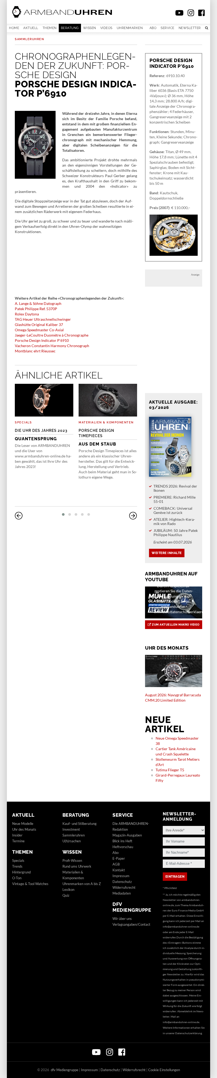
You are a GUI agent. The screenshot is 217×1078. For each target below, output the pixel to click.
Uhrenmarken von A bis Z (81, 884)
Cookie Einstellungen (164, 1070)
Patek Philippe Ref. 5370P (36, 308)
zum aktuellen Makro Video (175, 624)
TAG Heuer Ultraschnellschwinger (43, 319)
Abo (153, 28)
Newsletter (190, 28)
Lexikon (68, 889)
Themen (50, 28)
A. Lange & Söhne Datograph (38, 303)
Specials (23, 422)
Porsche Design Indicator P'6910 (42, 340)
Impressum (120, 876)
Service (167, 28)
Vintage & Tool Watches (30, 884)
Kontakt (118, 870)
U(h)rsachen (71, 841)
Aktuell (30, 28)
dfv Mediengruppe (131, 907)
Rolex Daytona (27, 314)
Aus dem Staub (97, 437)
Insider (17, 835)
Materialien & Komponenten (106, 422)
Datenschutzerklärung (188, 1033)
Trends (17, 866)
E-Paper (118, 858)
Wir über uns (122, 918)
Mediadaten (121, 893)
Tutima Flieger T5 (170, 770)
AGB (116, 864)
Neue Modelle (22, 823)
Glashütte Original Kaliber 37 (39, 324)
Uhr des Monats (24, 829)
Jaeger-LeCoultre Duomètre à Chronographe (51, 335)
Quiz (65, 895)
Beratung (70, 28)
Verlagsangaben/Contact (131, 924)
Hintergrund (21, 872)
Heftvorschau (122, 847)
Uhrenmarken (130, 28)
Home (14, 28)
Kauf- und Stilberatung (79, 823)
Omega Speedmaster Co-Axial (39, 330)
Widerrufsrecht (123, 887)
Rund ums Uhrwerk (76, 866)
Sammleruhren (29, 39)
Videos (106, 28)
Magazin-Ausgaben (127, 835)
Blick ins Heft (122, 841)
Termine (18, 841)
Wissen (89, 28)
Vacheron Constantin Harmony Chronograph (52, 345)
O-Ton (16, 878)
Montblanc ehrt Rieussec (35, 351)
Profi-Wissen (72, 860)
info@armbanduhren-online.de (181, 926)
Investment (71, 829)
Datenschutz (122, 882)
